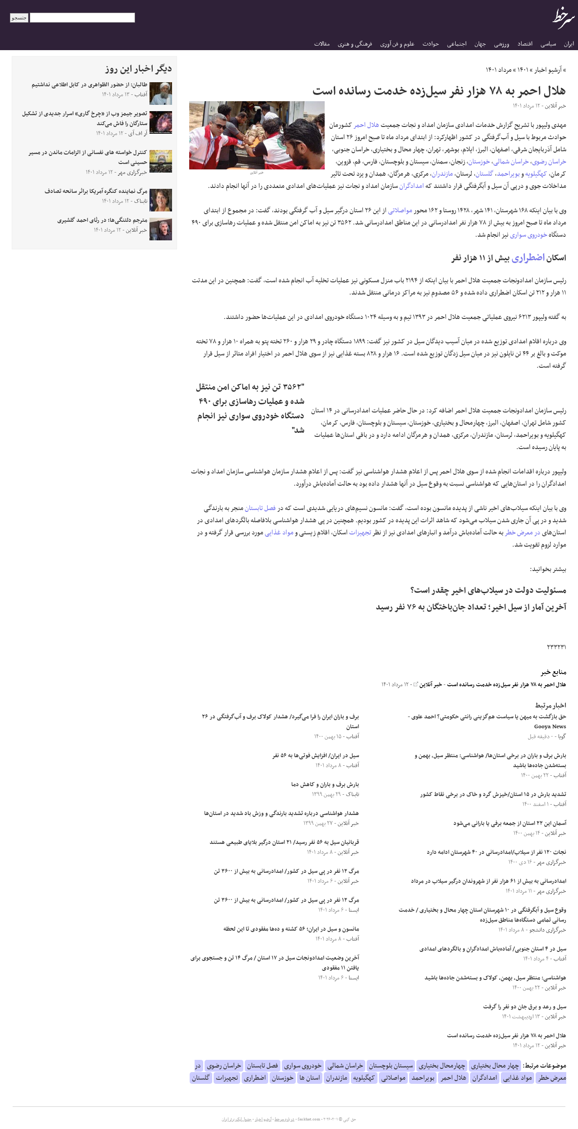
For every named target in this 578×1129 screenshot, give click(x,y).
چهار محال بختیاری (495, 1066)
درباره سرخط (284, 1119)
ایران (569, 44)
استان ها (309, 1078)
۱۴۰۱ (522, 70)
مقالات (322, 44)
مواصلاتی (400, 210)
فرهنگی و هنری (355, 44)
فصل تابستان (260, 508)
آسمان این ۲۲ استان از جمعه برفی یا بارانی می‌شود (509, 824)
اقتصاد (524, 44)
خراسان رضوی (549, 162)
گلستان (484, 174)
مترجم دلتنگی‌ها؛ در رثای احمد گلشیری (102, 220)
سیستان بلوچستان (391, 1066)
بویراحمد (508, 174)
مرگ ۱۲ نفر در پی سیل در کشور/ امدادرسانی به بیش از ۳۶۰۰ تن (286, 871)
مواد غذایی (279, 533)
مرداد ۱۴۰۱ (499, 70)
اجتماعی (456, 44)
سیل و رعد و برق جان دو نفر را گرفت (524, 1007)
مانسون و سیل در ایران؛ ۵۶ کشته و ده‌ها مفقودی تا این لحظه (291, 929)
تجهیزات (360, 533)
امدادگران (411, 186)
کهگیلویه (536, 174)
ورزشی (501, 44)
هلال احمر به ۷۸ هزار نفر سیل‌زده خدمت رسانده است (506, 685)
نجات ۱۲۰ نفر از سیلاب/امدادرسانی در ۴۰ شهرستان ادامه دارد (496, 852)
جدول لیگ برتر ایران (237, 1119)
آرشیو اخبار (548, 70)
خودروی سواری (528, 235)
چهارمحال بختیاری (442, 1066)
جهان (480, 44)
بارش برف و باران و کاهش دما (325, 785)
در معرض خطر (523, 533)
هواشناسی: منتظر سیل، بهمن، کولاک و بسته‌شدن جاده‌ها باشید (495, 978)
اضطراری (528, 257)
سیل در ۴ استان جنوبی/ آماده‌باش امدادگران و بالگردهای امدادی (493, 949)
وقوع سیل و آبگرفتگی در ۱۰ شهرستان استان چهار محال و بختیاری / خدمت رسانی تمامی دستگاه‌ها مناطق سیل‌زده (482, 915)
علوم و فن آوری (397, 44)
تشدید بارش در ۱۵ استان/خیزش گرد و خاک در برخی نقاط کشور (493, 795)
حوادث (431, 44)
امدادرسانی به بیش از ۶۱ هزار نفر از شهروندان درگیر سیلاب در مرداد (488, 881)
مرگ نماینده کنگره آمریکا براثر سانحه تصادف (96, 192)
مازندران (442, 174)
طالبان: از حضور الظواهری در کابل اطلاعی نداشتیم (89, 85)
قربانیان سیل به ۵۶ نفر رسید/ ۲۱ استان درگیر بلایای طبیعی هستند (284, 843)
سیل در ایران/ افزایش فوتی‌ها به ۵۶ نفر (315, 756)
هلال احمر (366, 125)
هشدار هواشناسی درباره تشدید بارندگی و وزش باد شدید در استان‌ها (281, 814)
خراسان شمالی (511, 162)
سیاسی (548, 44)
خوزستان (479, 162)
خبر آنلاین (430, 685)
